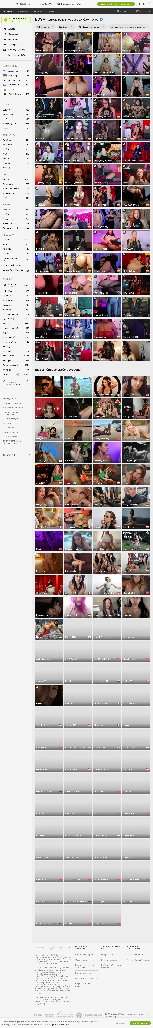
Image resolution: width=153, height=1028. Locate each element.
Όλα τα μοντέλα (10, 437)
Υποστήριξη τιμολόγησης (14, 403)
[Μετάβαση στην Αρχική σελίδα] (23, 4)
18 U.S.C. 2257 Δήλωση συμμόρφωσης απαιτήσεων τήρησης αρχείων (127, 1015)
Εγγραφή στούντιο (11, 432)
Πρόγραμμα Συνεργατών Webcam (112, 966)
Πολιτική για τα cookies (85, 973)
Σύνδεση (143, 4)
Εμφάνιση (45, 27)
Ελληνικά (58, 948)
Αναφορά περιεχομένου (13, 408)
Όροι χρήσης (9, 423)
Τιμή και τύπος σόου (92, 27)
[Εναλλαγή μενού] (5, 4)
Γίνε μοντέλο (8, 428)
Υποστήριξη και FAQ (11, 399)
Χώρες (66, 27)
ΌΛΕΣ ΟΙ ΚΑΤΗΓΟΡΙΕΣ (14, 383)
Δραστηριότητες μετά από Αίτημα (130, 27)
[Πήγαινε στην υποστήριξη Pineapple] (79, 1015)
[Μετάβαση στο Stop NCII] (93, 1015)
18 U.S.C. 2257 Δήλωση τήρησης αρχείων (13, 442)
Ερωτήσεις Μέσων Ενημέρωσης (11, 413)
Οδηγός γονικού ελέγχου (86, 978)
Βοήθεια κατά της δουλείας (82, 985)
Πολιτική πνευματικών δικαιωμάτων (84, 966)
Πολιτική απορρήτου (11, 419)
